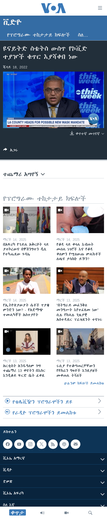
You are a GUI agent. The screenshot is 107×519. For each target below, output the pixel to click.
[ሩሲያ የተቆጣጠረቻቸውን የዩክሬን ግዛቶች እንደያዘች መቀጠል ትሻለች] (80, 341)
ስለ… (83, 35)
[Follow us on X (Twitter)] (41, 444)
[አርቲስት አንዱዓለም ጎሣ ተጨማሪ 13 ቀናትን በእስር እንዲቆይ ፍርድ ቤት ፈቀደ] (27, 341)
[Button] (10, 151)
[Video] (66, 513)
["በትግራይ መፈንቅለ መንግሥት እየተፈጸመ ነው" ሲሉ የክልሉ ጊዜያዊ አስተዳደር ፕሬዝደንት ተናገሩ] (80, 280)
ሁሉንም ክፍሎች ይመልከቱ (84, 383)
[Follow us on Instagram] (30, 444)
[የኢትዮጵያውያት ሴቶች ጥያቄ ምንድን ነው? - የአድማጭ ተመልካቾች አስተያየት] (27, 280)
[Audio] (42, 513)
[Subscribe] (75, 444)
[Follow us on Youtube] (19, 444)
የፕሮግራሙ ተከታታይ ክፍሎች (38, 35)
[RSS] (53, 444)
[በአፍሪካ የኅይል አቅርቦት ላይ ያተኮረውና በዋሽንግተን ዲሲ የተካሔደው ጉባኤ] (27, 220)
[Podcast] (64, 444)
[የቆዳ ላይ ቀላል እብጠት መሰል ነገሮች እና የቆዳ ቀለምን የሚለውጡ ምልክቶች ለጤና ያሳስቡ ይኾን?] (80, 220)
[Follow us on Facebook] (7, 444)
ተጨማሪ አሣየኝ (22, 174)
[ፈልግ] (90, 513)
